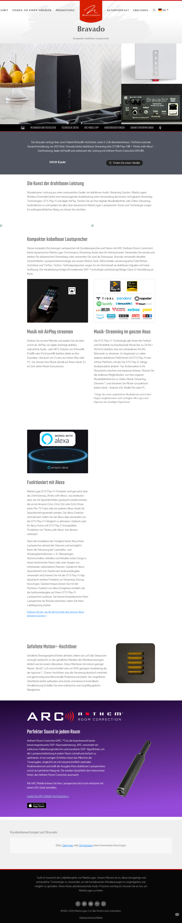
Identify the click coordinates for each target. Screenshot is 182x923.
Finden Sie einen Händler (32, 10)
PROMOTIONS (65, 10)
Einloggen (67, 845)
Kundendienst (118, 10)
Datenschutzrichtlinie (91, 918)
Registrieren (86, 845)
